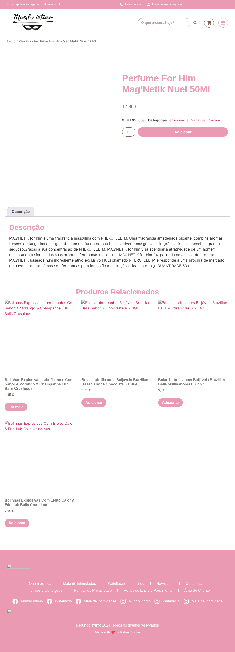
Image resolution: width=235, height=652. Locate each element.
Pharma (25, 41)
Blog (140, 583)
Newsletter (165, 583)
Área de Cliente (197, 590)
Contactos (194, 583)
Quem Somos (40, 583)
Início (11, 41)
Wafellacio (116, 583)
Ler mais (15, 407)
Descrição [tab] (21, 211)
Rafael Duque (130, 632)
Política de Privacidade (93, 590)
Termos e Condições (45, 590)
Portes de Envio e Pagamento (148, 590)
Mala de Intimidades (79, 583)
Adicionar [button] (93, 402)
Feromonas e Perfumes (187, 120)
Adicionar (183, 132)
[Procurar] (195, 22)
